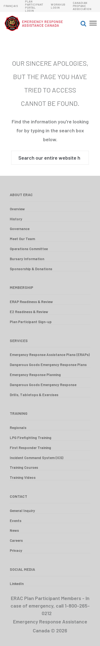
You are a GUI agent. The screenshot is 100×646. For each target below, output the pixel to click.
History (16, 219)
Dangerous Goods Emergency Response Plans (48, 364)
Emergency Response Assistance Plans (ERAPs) (50, 354)
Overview (17, 209)
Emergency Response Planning (35, 374)
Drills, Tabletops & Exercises (34, 395)
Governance (19, 228)
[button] (83, 23)
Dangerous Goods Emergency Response (43, 384)
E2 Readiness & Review (29, 311)
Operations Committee (29, 249)
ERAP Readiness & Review (31, 301)
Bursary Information (27, 259)
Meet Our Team (22, 239)
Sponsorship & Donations (31, 269)
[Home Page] (40, 23)
